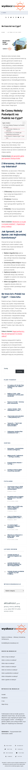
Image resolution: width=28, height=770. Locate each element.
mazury (11, 606)
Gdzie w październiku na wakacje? (10, 673)
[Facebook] (8, 17)
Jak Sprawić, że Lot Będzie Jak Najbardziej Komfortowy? (13, 133)
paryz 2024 (11, 609)
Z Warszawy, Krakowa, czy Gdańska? (13, 130)
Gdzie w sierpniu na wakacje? (9, 666)
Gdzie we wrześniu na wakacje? (9, 670)
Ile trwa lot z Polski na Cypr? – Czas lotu (15, 137)
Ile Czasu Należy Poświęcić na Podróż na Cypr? (14, 126)
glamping (6, 606)
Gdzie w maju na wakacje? (8, 657)
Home (3, 32)
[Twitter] (11, 17)
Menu (4, 12)
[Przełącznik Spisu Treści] (23, 123)
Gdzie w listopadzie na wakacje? (10, 676)
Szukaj (6, 368)
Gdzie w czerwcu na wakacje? (9, 660)
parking (17, 606)
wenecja (6, 611)
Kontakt (4, 694)
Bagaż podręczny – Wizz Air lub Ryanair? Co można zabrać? (13, 333)
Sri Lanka (17, 609)
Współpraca (4, 697)
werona (11, 611)
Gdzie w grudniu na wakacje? (9, 679)
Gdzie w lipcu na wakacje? (8, 663)
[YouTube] (18, 17)
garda (18, 603)
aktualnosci (10, 603)
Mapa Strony (5, 704)
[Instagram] (16, 17)
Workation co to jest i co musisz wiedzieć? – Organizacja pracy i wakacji (14, 224)
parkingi (5, 609)
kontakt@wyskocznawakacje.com (10, 643)
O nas (3, 701)
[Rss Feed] (6, 17)
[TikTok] (23, 17)
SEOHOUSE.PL (5, 731)
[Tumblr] (21, 17)
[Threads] (13, 17)
